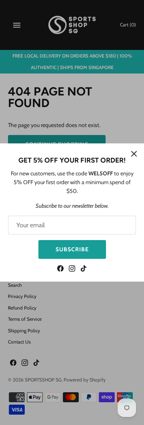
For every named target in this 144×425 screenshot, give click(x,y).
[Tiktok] (83, 269)
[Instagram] (72, 269)
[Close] (134, 153)
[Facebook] (60, 269)
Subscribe (72, 249)
